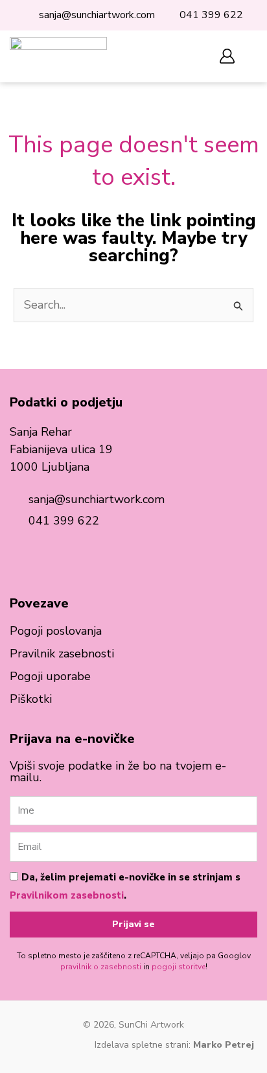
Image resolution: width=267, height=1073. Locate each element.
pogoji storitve (178, 966)
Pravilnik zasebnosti (62, 653)
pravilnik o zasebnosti (100, 966)
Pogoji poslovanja (56, 630)
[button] (187, 56)
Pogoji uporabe (50, 676)
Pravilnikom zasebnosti (67, 895)
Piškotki (31, 698)
